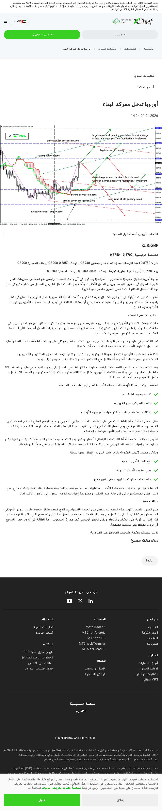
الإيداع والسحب (95, 669)
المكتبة (48, 644)
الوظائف (153, 638)
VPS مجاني (150, 680)
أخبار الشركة (150, 633)
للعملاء (101, 661)
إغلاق (120, 800)
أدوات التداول (148, 669)
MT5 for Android (94, 633)
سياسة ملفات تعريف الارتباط (61, 788)
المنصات (100, 619)
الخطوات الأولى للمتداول (37, 657)
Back (148, 561)
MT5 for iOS (96, 638)
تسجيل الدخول (44, 34)
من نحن (91, 592)
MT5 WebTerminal (92, 644)
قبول (42, 800)
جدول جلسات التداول (39, 669)
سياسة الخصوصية (82, 704)
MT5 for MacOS (94, 649)
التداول (153, 655)
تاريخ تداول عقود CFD (38, 652)
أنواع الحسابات (148, 663)
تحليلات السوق (144, 76)
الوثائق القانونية (95, 674)
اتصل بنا (152, 644)
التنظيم (152, 627)
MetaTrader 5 (95, 627)
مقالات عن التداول (40, 663)
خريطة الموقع (74, 592)
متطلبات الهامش (147, 674)
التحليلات (46, 619)
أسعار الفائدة (145, 87)
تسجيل (121, 34)
